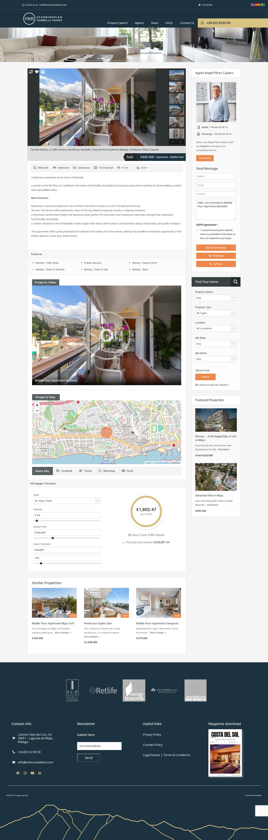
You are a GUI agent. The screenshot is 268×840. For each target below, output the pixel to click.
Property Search (117, 22)
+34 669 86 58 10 (219, 127)
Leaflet (148, 462)
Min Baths (201, 353)
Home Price (39, 526)
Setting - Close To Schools (50, 269)
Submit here (86, 735)
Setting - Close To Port (144, 262)
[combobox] (67, 501)
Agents (139, 22)
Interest (37, 509)
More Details (62, 632)
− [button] (37, 411)
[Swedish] (263, 4)
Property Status (204, 291)
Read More (223, 449)
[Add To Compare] (31, 72)
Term (36, 495)
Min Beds (200, 337)
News (154, 22)
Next (164, 107)
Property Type (203, 307)
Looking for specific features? (213, 385)
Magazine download (224, 724)
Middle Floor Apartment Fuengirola (157, 623)
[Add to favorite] (37, 73)
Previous (31, 107)
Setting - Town (140, 269)
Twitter (88, 470)
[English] (253, 4)
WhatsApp (109, 470)
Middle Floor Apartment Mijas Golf (53, 623)
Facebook (66, 470)
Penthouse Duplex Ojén (98, 623)
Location (200, 322)
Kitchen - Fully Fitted (47, 262)
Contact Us (187, 22)
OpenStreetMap (162, 462)
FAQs (169, 22)
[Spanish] (258, 4)
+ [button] (37, 405)
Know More (205, 158)
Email (130, 470)
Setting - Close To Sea (96, 269)
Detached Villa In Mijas (209, 495)
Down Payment (42, 544)
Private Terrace (92, 262)
